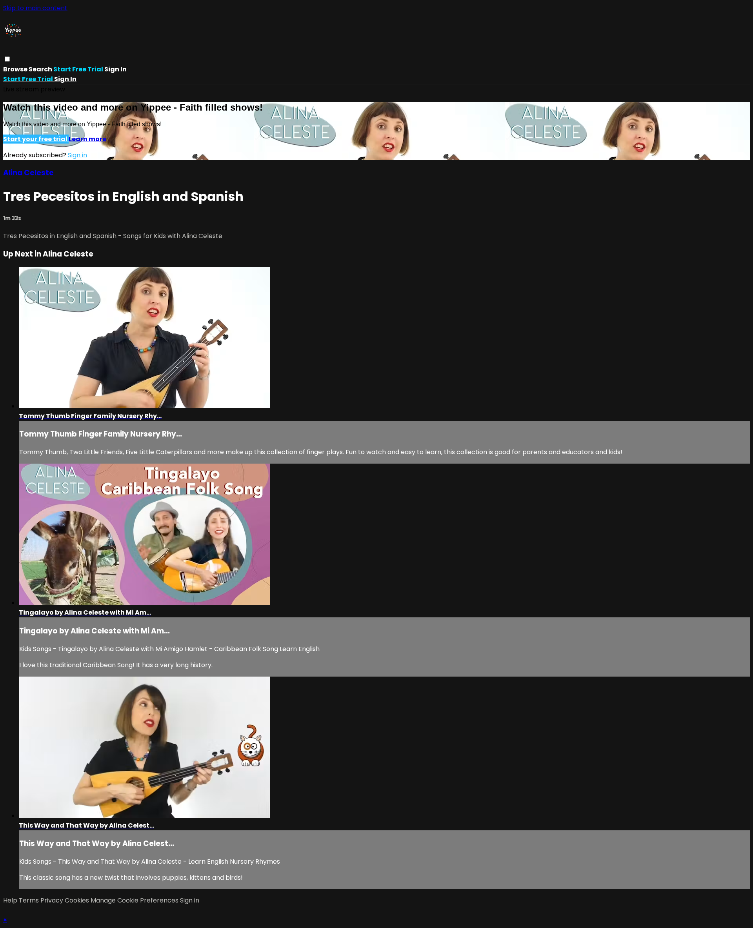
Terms (29, 900)
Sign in (115, 69)
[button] (7, 59)
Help (11, 900)
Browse (16, 69)
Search (41, 69)
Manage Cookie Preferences (135, 900)
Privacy (52, 900)
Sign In (65, 79)
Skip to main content (35, 8)
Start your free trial (36, 139)
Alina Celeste (28, 172)
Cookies (78, 900)
